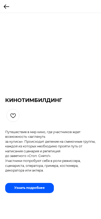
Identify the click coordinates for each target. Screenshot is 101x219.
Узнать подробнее (29, 188)
